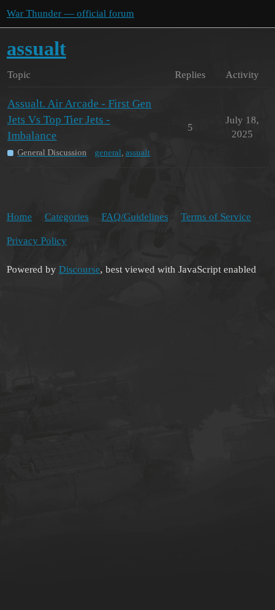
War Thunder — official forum (70, 13)
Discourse (79, 269)
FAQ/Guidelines (134, 216)
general (108, 152)
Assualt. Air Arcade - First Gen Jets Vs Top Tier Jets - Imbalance (79, 119)
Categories (67, 216)
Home (19, 216)
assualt (137, 152)
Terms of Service (216, 216)
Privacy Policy (37, 240)
